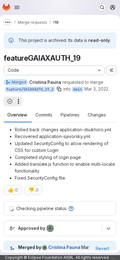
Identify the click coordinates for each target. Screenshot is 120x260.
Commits (43, 114)
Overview (17, 114)
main (77, 89)
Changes (97, 114)
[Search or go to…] (102, 7)
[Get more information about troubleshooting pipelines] (71, 208)
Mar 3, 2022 (96, 88)
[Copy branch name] (59, 89)
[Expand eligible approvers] (108, 228)
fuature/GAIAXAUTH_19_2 (30, 89)
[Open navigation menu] (17, 7)
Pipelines (70, 114)
